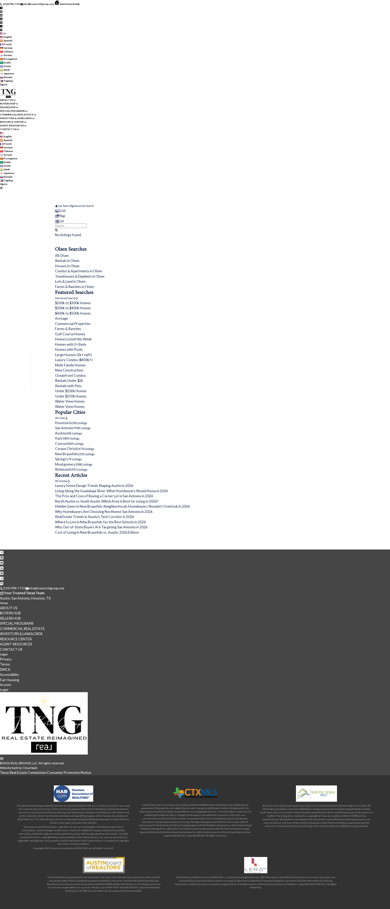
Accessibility (9, 674)
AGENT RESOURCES (12, 125)
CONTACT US (8, 129)
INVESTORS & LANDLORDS (16, 118)
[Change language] (3, 33)
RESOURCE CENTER (12, 121)
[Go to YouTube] (1, 14)
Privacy (6, 659)
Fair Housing (9, 680)
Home (4, 603)
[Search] (56, 229)
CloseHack (30, 768)
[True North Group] (44, 753)
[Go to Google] (1, 29)
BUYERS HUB (7, 103)
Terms (5, 664)
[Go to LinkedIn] (1, 18)
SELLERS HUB (7, 107)
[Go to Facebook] (1, 7)
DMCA (5, 669)
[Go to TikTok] (1, 25)
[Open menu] (1, 188)
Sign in (3, 84)
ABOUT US (6, 99)
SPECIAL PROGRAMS (12, 110)
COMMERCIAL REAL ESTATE (16, 114)
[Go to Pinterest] (1, 22)
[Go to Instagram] (1, 11)
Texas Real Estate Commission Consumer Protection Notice (45, 772)
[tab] (195, 210)
